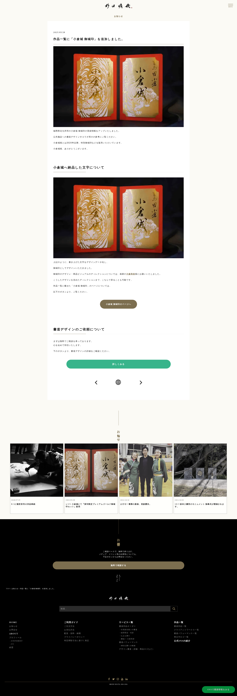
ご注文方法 (69, 626)
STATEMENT (17, 641)
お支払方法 (69, 630)
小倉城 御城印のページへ (118, 304)
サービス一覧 (126, 622)
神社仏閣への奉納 (128, 646)
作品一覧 (178, 622)
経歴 (11, 647)
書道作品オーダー (127, 626)
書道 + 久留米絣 (127, 639)
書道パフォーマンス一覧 (185, 633)
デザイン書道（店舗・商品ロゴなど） (136, 649)
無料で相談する (118, 565)
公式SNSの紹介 (182, 640)
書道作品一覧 (180, 626)
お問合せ (13, 630)
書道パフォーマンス (128, 642)
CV (12, 644)
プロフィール (15, 637)
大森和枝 (130, 274)
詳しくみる (118, 364)
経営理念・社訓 (127, 633)
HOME (13, 622)
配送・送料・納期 (72, 633)
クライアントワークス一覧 (186, 630)
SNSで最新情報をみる (218, 689)
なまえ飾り (125, 636)
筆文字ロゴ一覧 (181, 637)
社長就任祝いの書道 (129, 630)
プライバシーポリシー (74, 637)
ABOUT (13, 633)
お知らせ (13, 626)
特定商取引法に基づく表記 (76, 640)
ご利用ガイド (71, 622)
